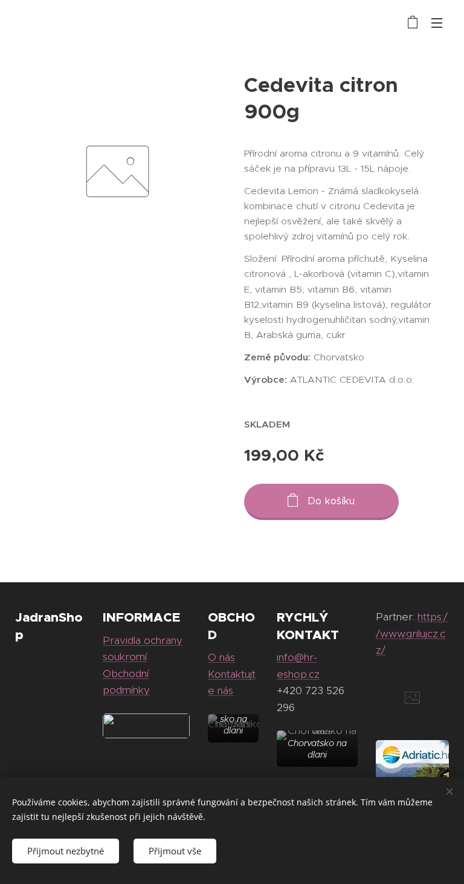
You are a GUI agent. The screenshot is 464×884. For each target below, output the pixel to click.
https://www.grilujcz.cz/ (412, 633)
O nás (221, 657)
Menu (437, 22)
